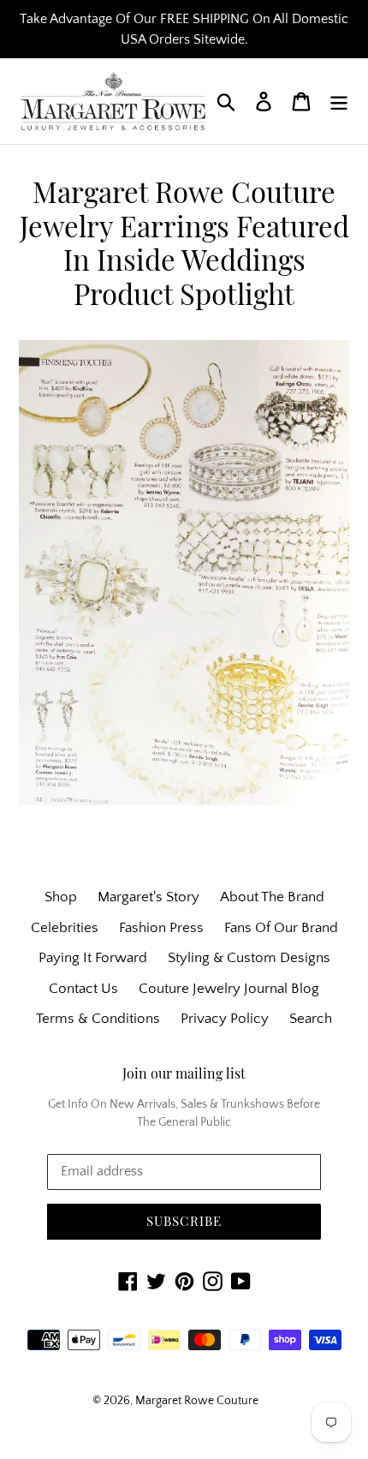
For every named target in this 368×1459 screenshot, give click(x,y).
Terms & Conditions (98, 1018)
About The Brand (272, 897)
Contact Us (83, 988)
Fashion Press (161, 928)
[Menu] (339, 101)
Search (310, 1018)
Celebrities (64, 928)
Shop (61, 897)
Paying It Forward (93, 958)
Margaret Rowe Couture (196, 1401)
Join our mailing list (184, 1073)
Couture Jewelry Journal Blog (229, 988)
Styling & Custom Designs (249, 958)
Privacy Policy (225, 1018)
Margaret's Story (148, 897)
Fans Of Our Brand (281, 928)
